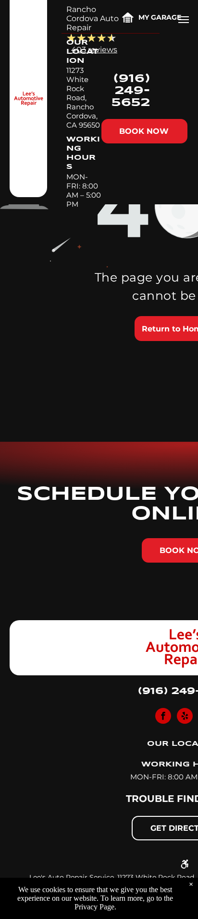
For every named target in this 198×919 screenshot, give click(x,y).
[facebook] (163, 717)
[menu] (183, 19)
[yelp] (185, 717)
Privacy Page (94, 907)
